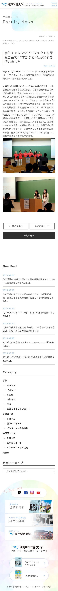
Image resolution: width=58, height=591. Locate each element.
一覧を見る (29, 235)
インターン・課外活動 (17, 428)
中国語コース (9, 433)
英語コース (8, 413)
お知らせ (11, 399)
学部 (5, 380)
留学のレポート (14, 423)
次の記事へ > (42, 226)
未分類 (6, 452)
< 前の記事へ (16, 226)
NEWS (10, 394)
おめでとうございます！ (18, 408)
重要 (9, 404)
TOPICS (11, 385)
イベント (11, 390)
